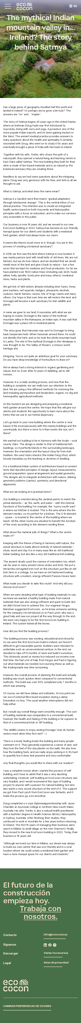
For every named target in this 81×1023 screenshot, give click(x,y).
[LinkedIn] (45, 945)
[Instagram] (54, 945)
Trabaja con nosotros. (40, 912)
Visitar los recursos (56, 953)
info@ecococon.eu (55, 935)
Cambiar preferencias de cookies (27, 1006)
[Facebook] (50, 945)
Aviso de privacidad (56, 963)
